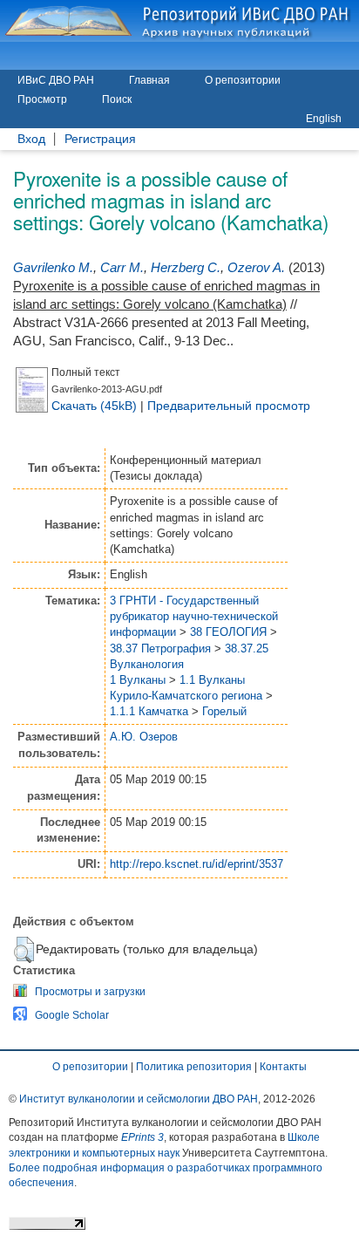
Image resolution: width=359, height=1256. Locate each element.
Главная (149, 80)
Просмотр (42, 99)
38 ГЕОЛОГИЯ (228, 631)
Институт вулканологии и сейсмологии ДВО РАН (138, 1099)
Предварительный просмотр (228, 406)
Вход (31, 139)
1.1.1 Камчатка (149, 711)
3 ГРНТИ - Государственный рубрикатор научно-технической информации (194, 616)
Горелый (224, 711)
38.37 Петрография (160, 648)
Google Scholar (72, 1015)
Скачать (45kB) (94, 406)
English (324, 119)
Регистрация (100, 139)
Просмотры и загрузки (90, 992)
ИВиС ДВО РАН (55, 80)
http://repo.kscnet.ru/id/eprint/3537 (196, 863)
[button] (24, 950)
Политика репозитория (194, 1067)
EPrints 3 (142, 1137)
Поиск (117, 99)
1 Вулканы (138, 679)
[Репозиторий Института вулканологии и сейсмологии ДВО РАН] (179, 21)
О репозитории (243, 80)
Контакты (283, 1067)
